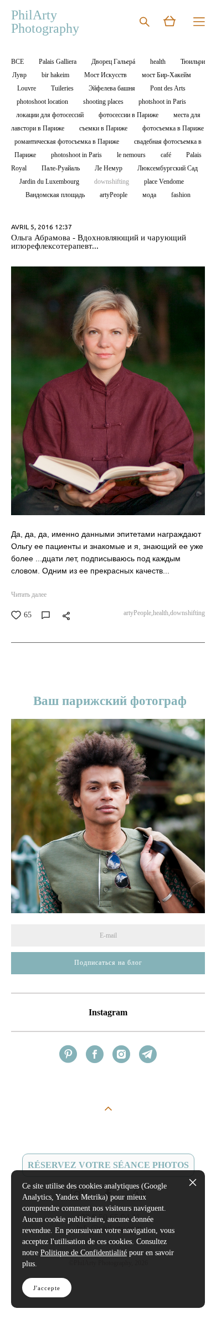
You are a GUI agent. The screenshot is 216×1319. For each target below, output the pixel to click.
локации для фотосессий (50, 115)
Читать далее (29, 594)
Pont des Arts (168, 88)
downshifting (112, 181)
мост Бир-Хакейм (166, 75)
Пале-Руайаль (61, 168)
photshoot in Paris (162, 101)
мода (150, 195)
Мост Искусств (106, 75)
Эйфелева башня (113, 88)
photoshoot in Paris (77, 155)
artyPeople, (138, 613)
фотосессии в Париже (129, 115)
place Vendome (164, 181)
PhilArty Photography (45, 21)
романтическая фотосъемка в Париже (67, 141)
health (158, 62)
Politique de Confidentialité (83, 1252)
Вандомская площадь (55, 195)
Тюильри (193, 62)
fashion (181, 195)
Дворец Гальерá (114, 62)
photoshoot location (43, 101)
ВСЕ (18, 62)
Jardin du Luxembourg (50, 181)
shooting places (104, 101)
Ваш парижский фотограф (108, 701)
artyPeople (114, 195)
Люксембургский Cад (167, 168)
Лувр (20, 75)
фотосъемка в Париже (173, 128)
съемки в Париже (104, 128)
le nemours (132, 155)
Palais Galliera (58, 62)
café (167, 155)
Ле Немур (109, 168)
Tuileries (63, 88)
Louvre (27, 88)
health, (161, 613)
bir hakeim (56, 75)
